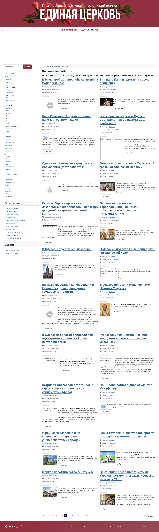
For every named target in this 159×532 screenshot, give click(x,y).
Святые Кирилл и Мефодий (13, 238)
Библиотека (8, 191)
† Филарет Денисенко (11, 235)
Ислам (7, 110)
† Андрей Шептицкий (11, 226)
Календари (9, 196)
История (8, 164)
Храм (7, 123)
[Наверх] (156, 529)
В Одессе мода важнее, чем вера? (67, 249)
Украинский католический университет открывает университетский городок (61, 436)
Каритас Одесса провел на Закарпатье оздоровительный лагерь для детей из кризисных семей (70, 207)
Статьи (7, 85)
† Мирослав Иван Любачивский (15, 220)
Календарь (8, 188)
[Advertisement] (79, 46)
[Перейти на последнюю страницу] (87, 515)
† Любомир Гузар (10, 217)
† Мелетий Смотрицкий (12, 232)
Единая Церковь (10, 73)
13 (80, 515)
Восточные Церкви (11, 182)
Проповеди (9, 136)
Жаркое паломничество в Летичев (67, 472)
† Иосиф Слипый (10, 223)
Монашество (9, 103)
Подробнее (64, 108)
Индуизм (8, 113)
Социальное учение (11, 174)
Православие (9, 90)
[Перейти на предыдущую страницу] (47, 515)
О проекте (8, 151)
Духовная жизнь (10, 121)
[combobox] (13, 66)
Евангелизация (10, 167)
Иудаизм (8, 108)
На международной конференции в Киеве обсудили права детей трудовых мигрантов (68, 288)
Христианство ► (10, 87)
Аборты (8, 134)
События (7, 82)
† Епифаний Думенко (11, 208)
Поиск (28, 67)
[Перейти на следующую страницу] (84, 515)
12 (76, 515)
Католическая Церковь (12, 253)
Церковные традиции (12, 126)
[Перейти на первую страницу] (44, 515)
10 (69, 515)
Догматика (9, 169)
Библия (7, 76)
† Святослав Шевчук (11, 211)
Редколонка (8, 148)
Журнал (8, 193)
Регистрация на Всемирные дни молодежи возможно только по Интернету (123, 338)
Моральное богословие (12, 177)
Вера (7, 118)
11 (73, 515)
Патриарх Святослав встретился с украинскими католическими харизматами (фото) (67, 388)
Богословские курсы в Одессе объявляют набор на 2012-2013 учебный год (123, 119)
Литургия (8, 161)
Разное (8, 139)
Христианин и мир (11, 129)
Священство (9, 172)
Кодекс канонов (10, 159)
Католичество (9, 92)
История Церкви (10, 100)
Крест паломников (10, 142)
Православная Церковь (12, 250)
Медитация (8, 145)
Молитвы (7, 185)
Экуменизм (9, 98)
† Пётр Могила (9, 229)
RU (4, 30)
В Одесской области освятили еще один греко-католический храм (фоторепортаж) (67, 338)
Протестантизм (10, 95)
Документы (8, 154)
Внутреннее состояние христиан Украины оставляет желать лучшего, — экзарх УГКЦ (127, 475)
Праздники (8, 79)
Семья (7, 131)
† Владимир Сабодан (11, 214)
